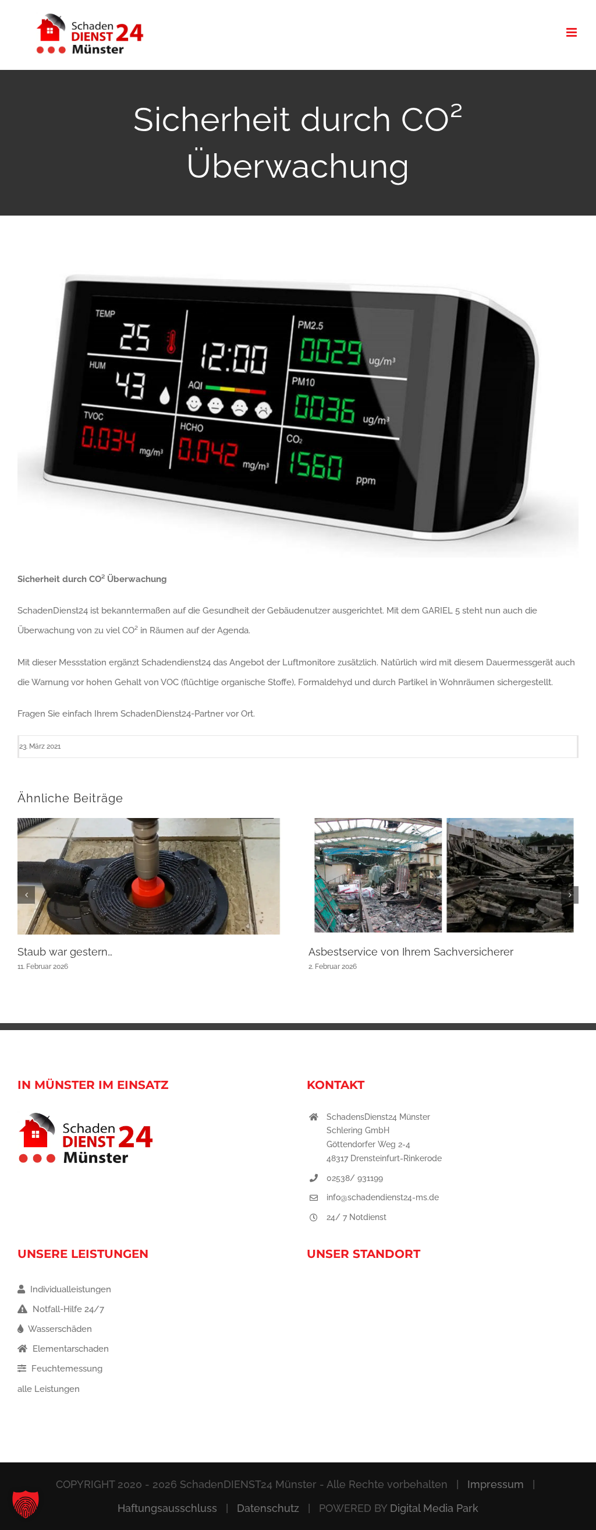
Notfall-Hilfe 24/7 (67, 1309)
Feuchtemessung (65, 1368)
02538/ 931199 (355, 1178)
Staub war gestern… (64, 952)
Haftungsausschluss (167, 1508)
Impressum (495, 1484)
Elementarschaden (69, 1349)
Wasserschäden (59, 1329)
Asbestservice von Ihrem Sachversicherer (410, 952)
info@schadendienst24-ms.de (383, 1197)
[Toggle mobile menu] (572, 32)
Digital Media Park (434, 1508)
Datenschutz (268, 1508)
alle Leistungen (48, 1389)
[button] (26, 895)
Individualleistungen (69, 1289)
